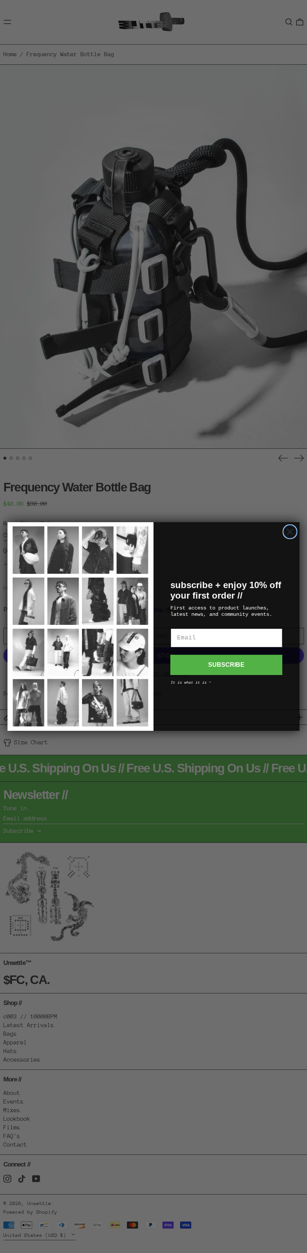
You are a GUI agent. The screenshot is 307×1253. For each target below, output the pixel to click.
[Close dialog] (290, 531)
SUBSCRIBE (226, 665)
